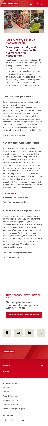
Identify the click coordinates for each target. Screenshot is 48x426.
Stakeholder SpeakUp (11, 404)
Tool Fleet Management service (17, 252)
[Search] (42, 3)
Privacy (6, 387)
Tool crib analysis (11, 257)
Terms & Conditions (10, 396)
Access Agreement (10, 383)
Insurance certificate (10, 400)
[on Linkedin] (29, 333)
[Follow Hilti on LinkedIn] (17, 420)
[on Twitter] (41, 333)
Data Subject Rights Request (14, 408)
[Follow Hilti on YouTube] (23, 420)
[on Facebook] (7, 333)
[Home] (13, 3)
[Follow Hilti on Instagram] (11, 420)
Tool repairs (8, 193)
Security (6, 392)
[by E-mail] (18, 333)
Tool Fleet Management (14, 202)
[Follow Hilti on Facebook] (6, 420)
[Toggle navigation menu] (4, 3)
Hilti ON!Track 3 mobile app (15, 197)
